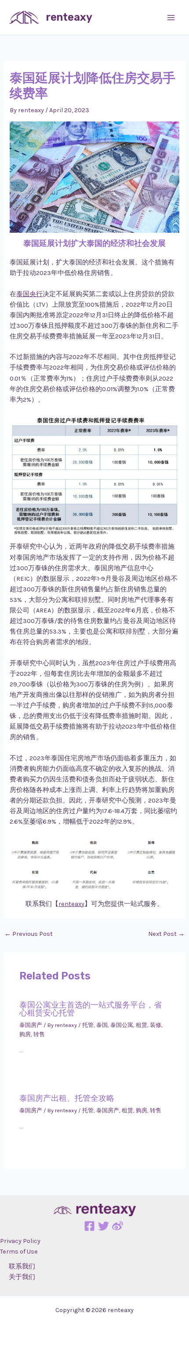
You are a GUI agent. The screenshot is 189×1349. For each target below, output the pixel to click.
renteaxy (69, 17)
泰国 (102, 1025)
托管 (88, 1025)
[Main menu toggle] (171, 17)
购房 (25, 1034)
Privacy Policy (20, 1241)
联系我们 (22, 1266)
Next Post (166, 934)
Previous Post (28, 934)
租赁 (141, 1025)
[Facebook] (89, 1226)
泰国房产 (30, 1025)
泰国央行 (29, 294)
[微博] (117, 1226)
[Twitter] (103, 1226)
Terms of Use (19, 1251)
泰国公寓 (121, 1025)
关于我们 (22, 1277)
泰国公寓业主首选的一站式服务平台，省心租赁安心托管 (90, 1009)
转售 (39, 1034)
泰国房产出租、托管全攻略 (66, 1098)
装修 (155, 1025)
